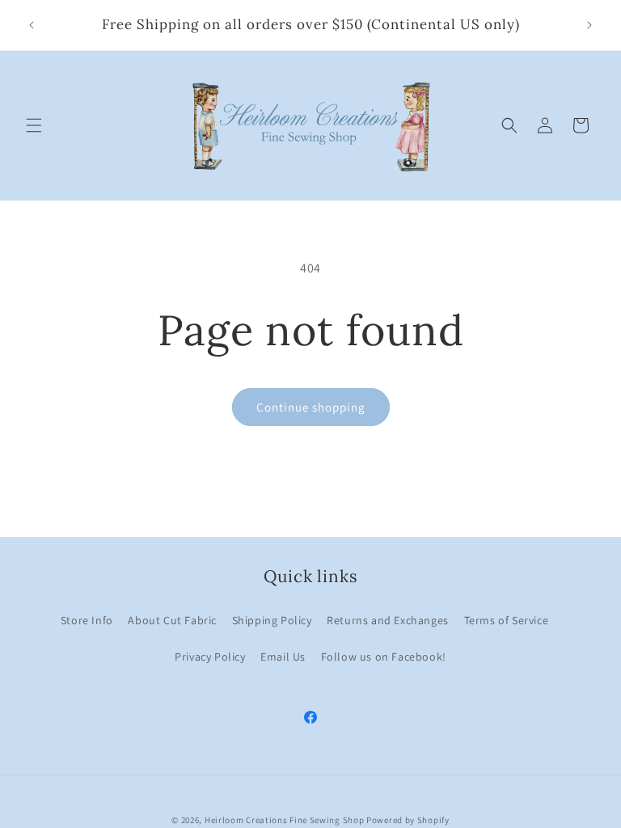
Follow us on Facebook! (383, 656)
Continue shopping (310, 407)
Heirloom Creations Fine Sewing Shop (285, 820)
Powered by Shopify (408, 820)
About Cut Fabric (172, 620)
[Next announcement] (589, 25)
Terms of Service (506, 620)
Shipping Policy (272, 620)
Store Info (87, 620)
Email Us (283, 656)
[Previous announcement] (31, 25)
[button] (34, 125)
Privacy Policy (210, 656)
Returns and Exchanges (388, 620)
